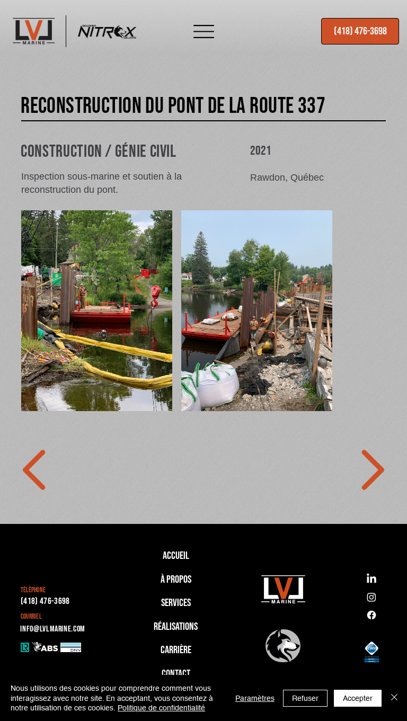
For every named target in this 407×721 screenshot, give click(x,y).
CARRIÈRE (176, 650)
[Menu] (203, 31)
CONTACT (176, 673)
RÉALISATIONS (176, 626)
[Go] (35, 469)
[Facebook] (371, 615)
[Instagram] (371, 597)
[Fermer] (394, 698)
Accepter (358, 698)
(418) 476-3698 (45, 601)
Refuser (305, 698)
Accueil (176, 555)
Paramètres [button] (255, 698)
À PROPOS (176, 579)
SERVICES (176, 603)
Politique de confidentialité (161, 708)
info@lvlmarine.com (52, 629)
